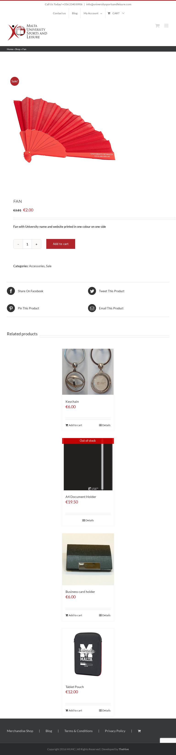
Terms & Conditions (78, 731)
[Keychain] (88, 372)
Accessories (37, 266)
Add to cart (61, 244)
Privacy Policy (115, 731)
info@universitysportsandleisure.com (108, 4)
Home (10, 49)
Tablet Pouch (75, 687)
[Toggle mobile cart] (157, 25)
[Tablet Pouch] (88, 654)
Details (106, 425)
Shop (17, 49)
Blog (49, 731)
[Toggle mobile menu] (166, 25)
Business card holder (80, 592)
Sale (49, 266)
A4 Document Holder (81, 497)
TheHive (124, 749)
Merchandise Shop (20, 731)
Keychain (72, 401)
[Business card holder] (88, 559)
